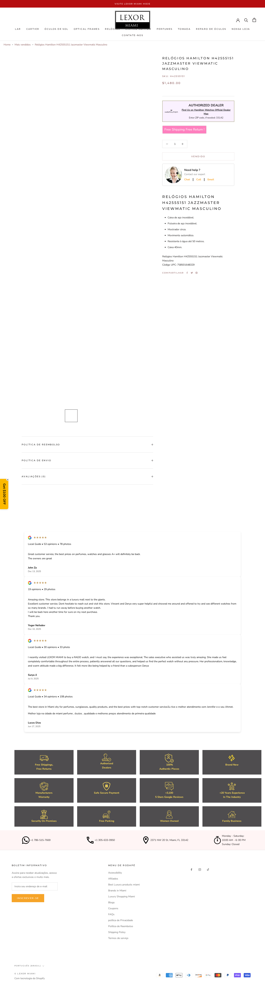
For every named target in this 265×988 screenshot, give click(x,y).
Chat (187, 179)
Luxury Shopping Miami (121, 896)
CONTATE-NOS (132, 35)
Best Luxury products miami (124, 884)
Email (210, 179)
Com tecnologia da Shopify (29, 978)
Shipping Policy (116, 932)
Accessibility (115, 872)
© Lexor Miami (25, 973)
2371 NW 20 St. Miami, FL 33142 (169, 840)
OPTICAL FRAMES (87, 29)
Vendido (198, 156)
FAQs (111, 914)
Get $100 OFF (4, 494)
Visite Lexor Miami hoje (133, 4)
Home (7, 44)
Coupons (113, 908)
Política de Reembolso (41, 444)
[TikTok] (208, 869)
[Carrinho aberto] (254, 20)
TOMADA (184, 29)
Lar (18, 29)
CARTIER (32, 29)
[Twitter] (192, 273)
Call (198, 179)
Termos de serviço (118, 938)
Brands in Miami (117, 890)
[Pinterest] (196, 273)
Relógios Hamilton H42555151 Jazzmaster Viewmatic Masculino (71, 44)
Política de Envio (36, 460)
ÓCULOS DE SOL (56, 29)
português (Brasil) (27, 966)
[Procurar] (246, 20)
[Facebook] (187, 273)
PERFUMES (165, 29)
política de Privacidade (120, 920)
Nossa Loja (241, 29)
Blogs (111, 902)
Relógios (112, 29)
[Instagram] (199, 869)
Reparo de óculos (211, 29)
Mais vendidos (23, 44)
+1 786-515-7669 (40, 840)
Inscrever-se (28, 898)
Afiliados (113, 878)
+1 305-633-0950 (105, 840)
